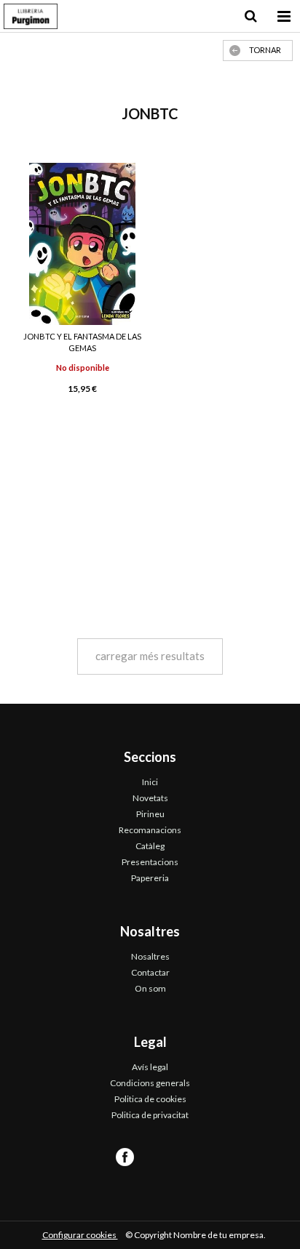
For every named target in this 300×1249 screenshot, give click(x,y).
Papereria (150, 877)
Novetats (150, 797)
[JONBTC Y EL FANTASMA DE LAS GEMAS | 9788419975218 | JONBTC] (82, 244)
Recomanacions (150, 829)
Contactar (150, 972)
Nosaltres (150, 956)
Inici (150, 781)
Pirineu (150, 813)
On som (150, 988)
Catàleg (150, 845)
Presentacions (150, 861)
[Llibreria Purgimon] (31, 18)
